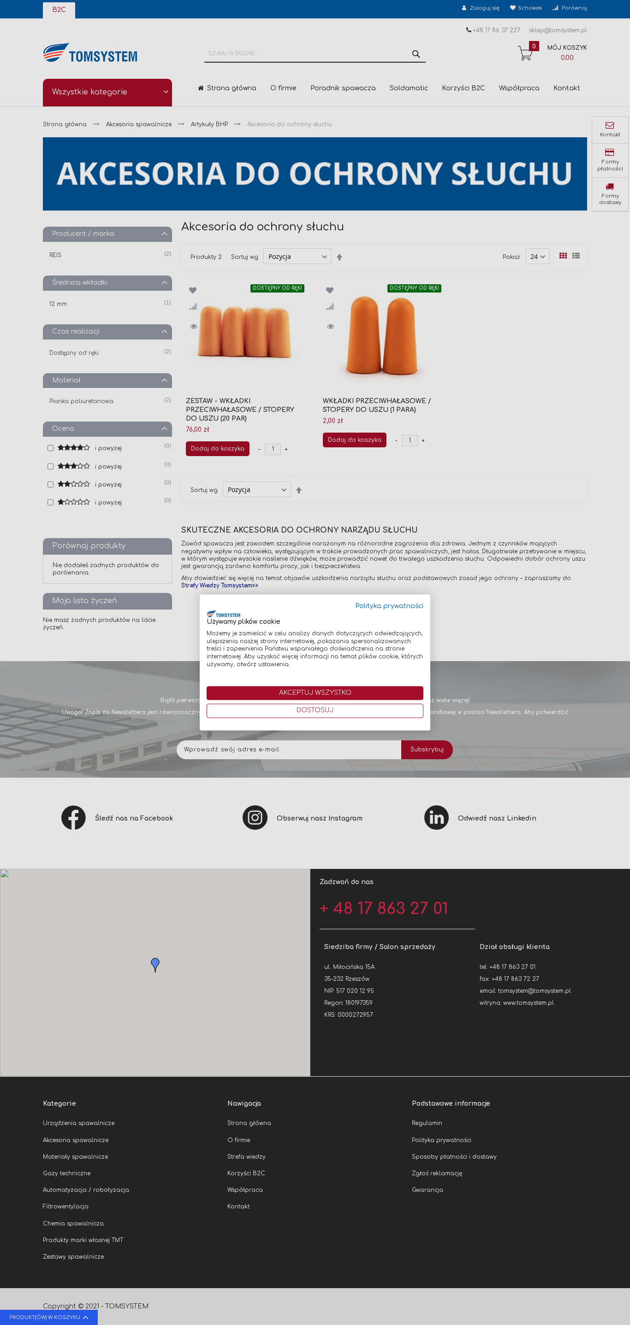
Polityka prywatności (389, 606)
